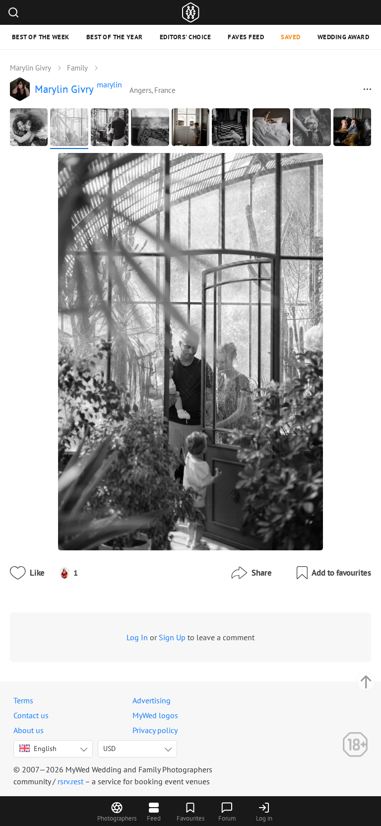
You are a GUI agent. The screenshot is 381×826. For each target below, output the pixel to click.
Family (77, 68)
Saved (291, 37)
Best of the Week (40, 37)
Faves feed (246, 37)
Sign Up (172, 637)
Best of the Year (114, 37)
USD (109, 748)
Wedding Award (344, 37)
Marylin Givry (30, 68)
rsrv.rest (70, 781)
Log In (137, 637)
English (45, 748)
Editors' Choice (185, 37)
